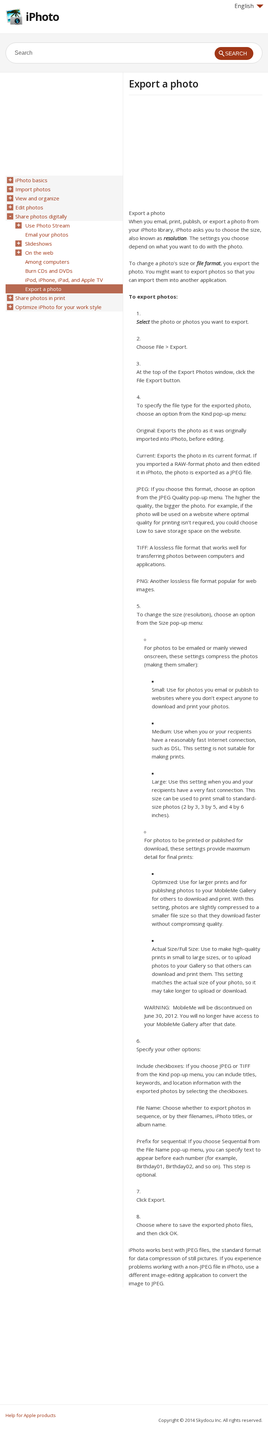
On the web (39, 252)
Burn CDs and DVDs (49, 270)
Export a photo (43, 288)
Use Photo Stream (47, 225)
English (244, 6)
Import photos (33, 189)
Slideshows (38, 243)
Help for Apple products (31, 1415)
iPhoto (42, 16)
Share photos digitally (41, 216)
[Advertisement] (187, 154)
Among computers (47, 261)
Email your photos (46, 234)
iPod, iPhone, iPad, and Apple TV (64, 279)
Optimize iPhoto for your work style (58, 306)
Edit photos (29, 207)
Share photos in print (40, 297)
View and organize (37, 198)
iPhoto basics (31, 180)
